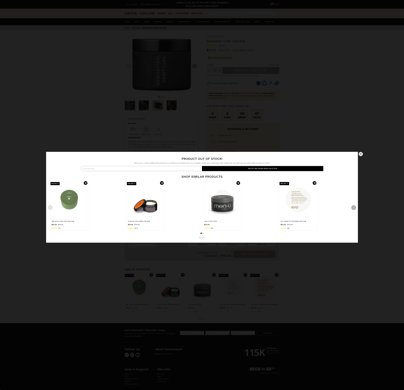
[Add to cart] (85, 183)
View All (202, 237)
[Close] (361, 154)
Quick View (69, 214)
